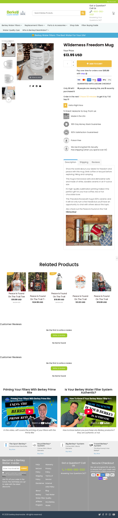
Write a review (59, 335)
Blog (47, 491)
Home (4, 41)
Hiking (11, 41)
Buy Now (12, 449)
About (38, 491)
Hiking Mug (71, 211)
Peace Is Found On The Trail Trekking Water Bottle (59, 295)
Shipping (84, 162)
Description (70, 162)
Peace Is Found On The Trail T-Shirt (38, 298)
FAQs (38, 464)
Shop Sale (74, 25)
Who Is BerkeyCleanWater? (35, 30)
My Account (111, 1)
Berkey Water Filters (11, 25)
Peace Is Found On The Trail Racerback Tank (101, 298)
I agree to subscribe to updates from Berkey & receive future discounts (14, 474)
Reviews (96, 162)
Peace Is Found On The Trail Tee (16, 295)
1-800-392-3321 (75, 469)
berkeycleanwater (17, 514)
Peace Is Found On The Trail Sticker (80, 298)
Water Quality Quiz (11, 30)
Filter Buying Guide (90, 25)
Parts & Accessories (56, 25)
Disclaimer (40, 483)
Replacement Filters (34, 25)
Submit (24, 468)
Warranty (49, 464)
